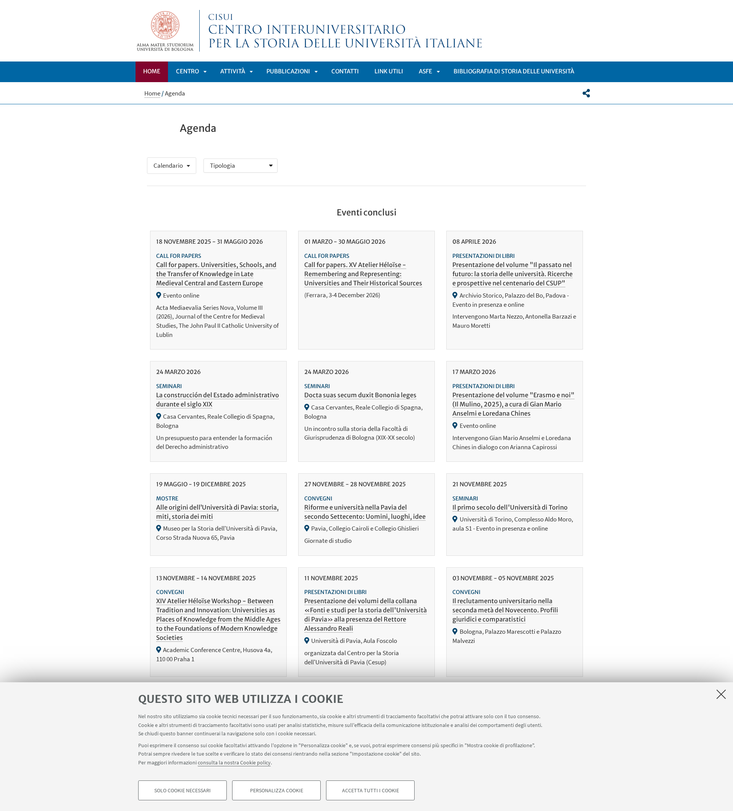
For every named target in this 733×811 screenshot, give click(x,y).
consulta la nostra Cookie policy (234, 762)
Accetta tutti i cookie (370, 790)
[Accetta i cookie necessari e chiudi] (721, 694)
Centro (187, 71)
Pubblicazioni (288, 71)
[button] (586, 93)
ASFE (425, 71)
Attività (232, 71)
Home (151, 71)
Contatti (345, 71)
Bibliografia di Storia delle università (514, 71)
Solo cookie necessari (182, 790)
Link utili (389, 71)
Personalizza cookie (276, 790)
